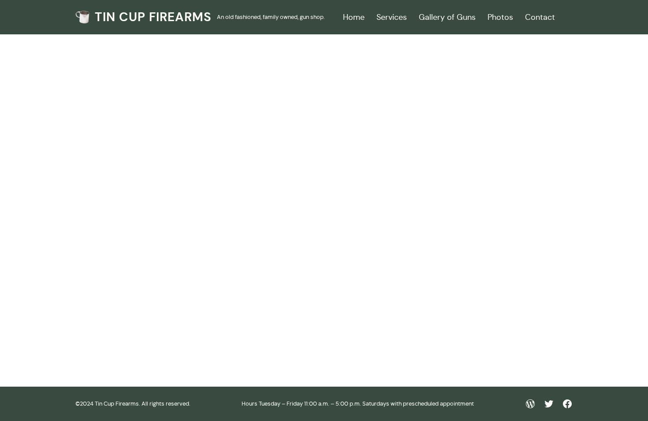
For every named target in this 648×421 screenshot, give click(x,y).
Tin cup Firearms (153, 17)
